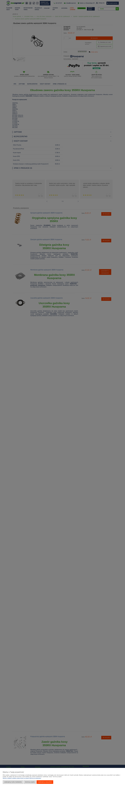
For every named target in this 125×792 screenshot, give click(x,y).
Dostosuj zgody (30, 782)
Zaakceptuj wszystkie (45, 782)
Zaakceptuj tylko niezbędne (13, 782)
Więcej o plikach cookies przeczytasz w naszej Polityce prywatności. (22, 778)
